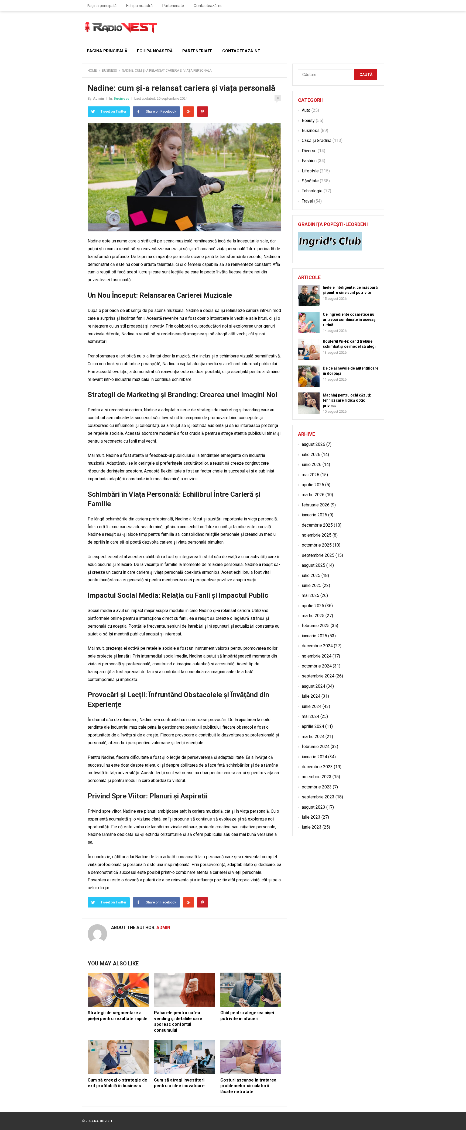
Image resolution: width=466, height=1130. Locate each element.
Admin (98, 98)
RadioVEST (103, 1121)
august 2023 (313, 807)
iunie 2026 (311, 464)
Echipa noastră (139, 5)
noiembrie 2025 (316, 535)
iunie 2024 (311, 706)
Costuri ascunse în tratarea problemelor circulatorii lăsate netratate (248, 1085)
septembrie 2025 (318, 555)
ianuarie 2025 (314, 635)
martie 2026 (313, 494)
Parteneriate (173, 5)
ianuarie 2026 (314, 514)
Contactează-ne (208, 5)
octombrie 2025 (317, 545)
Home (92, 70)
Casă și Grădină (316, 140)
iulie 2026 (311, 454)
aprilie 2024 (313, 726)
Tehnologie (312, 190)
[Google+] (188, 111)
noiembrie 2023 (316, 776)
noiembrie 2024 (316, 656)
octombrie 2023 (317, 787)
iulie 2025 (311, 575)
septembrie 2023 (318, 796)
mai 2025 (310, 595)
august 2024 (313, 686)
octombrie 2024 (317, 666)
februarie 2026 (316, 504)
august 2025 (313, 565)
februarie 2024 (316, 746)
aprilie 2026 (313, 484)
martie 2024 (313, 736)
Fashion (309, 160)
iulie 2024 (311, 696)
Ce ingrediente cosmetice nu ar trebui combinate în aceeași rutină (349, 319)
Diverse (309, 150)
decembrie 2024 (317, 645)
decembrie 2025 (317, 525)
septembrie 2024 (318, 676)
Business (109, 70)
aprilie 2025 (313, 605)
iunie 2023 (311, 827)
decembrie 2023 (317, 766)
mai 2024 (310, 716)
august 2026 (313, 444)
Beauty (308, 120)
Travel (307, 201)
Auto (306, 110)
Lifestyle (310, 170)
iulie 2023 (311, 817)
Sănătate (310, 180)
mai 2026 (310, 474)
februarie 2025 (316, 625)
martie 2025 (313, 615)
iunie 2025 (311, 585)
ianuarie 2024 (314, 756)
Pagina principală (101, 5)
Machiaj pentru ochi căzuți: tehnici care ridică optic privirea (347, 400)
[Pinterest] (202, 111)
